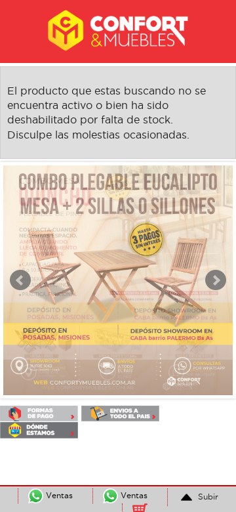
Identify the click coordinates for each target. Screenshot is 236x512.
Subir (206, 496)
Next (215, 280)
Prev (20, 280)
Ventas (133, 495)
